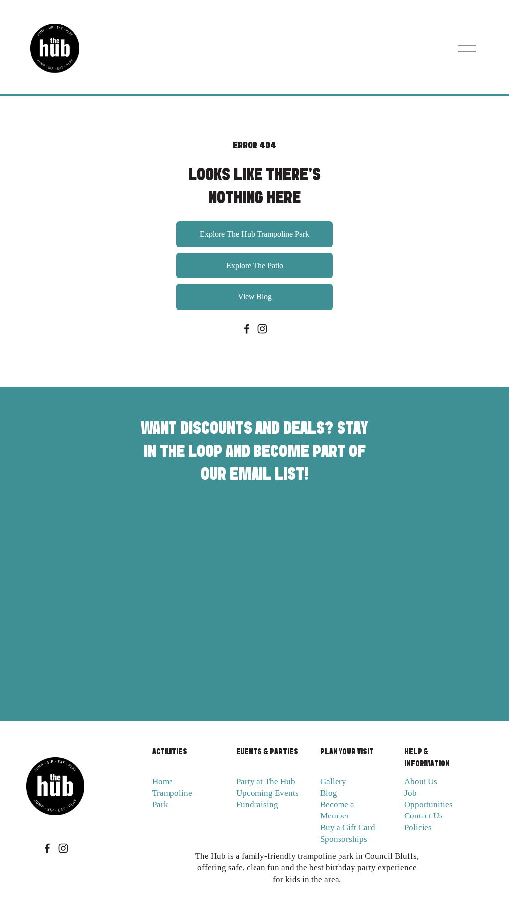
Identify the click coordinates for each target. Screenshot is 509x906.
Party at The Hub (265, 781)
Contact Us (423, 815)
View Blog (255, 296)
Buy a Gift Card (347, 827)
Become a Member (337, 810)
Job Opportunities (428, 798)
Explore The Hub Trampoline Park (254, 234)
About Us (420, 781)
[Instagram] (262, 329)
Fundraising (257, 804)
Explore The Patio (254, 265)
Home (162, 781)
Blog (328, 793)
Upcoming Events (267, 793)
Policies (418, 827)
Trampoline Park (172, 798)
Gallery (333, 781)
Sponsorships (343, 839)
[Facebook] (247, 329)
